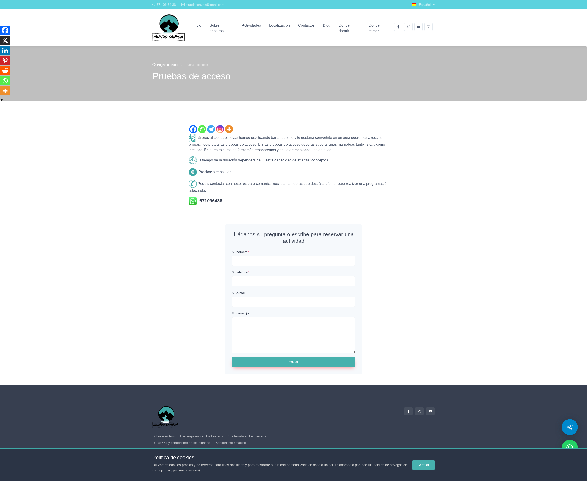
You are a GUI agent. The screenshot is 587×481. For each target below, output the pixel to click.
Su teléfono (240, 272)
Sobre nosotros (217, 28)
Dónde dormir (344, 28)
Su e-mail (238, 293)
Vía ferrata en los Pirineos (247, 436)
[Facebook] (193, 129)
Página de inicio (167, 65)
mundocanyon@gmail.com (205, 4)
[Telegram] (211, 129)
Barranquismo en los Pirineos (201, 436)
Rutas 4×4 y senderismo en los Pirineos (181, 443)
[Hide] (2, 100)
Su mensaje (240, 313)
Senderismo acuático (231, 443)
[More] (229, 129)
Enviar (293, 362)
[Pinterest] (5, 60)
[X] (5, 40)
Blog (326, 25)
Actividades (251, 25)
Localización (279, 25)
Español (425, 4)
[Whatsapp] (202, 129)
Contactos (306, 25)
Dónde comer (374, 28)
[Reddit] (5, 70)
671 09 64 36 (166, 4)
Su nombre (240, 252)
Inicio (197, 25)
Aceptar (423, 465)
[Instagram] (220, 129)
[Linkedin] (5, 50)
